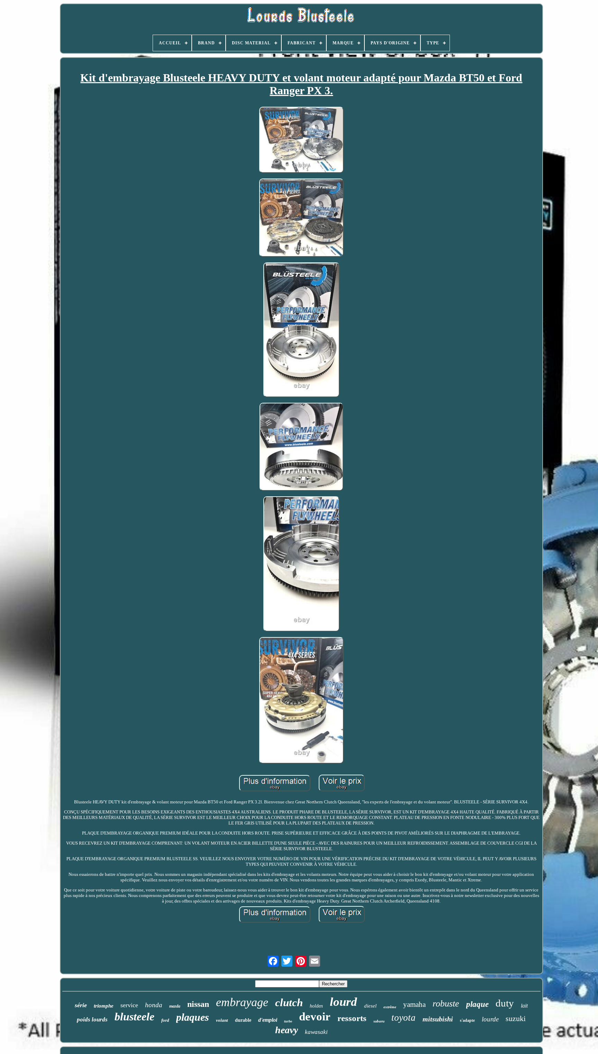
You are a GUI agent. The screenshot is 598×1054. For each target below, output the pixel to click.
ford (165, 1020)
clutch (289, 1002)
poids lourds (92, 1019)
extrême (389, 1007)
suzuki (516, 1018)
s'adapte (467, 1020)
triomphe (104, 1006)
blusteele (134, 1016)
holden (316, 1006)
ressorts (351, 1018)
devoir (314, 1016)
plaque (477, 1004)
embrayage (242, 1002)
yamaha (414, 1004)
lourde (490, 1019)
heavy (286, 1030)
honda (153, 1005)
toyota (403, 1017)
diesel (370, 1006)
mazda (174, 1006)
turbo (288, 1021)
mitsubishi (438, 1019)
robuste (446, 1004)
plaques (192, 1017)
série (81, 1005)
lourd (343, 1002)
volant (222, 1020)
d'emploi (267, 1020)
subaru (378, 1021)
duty (505, 1003)
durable (243, 1020)
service (129, 1005)
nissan (198, 1004)
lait (524, 1006)
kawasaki (316, 1032)
